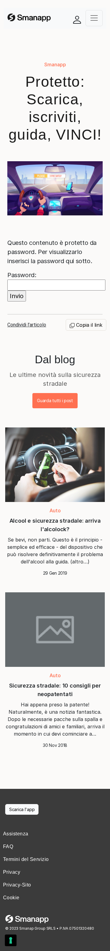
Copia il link (88, 325)
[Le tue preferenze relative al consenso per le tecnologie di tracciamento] (10, 940)
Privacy (11, 872)
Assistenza (15, 833)
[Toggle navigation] (94, 18)
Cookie (11, 897)
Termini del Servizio (26, 859)
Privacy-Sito (17, 884)
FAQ (8, 846)
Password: (21, 275)
